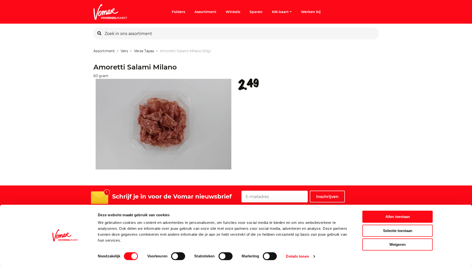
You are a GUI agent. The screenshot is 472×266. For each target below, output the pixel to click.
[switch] (178, 256)
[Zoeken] (99, 33)
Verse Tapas (144, 50)
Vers (124, 50)
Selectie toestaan (397, 231)
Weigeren (397, 244)
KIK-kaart (280, 12)
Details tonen (297, 256)
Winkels (233, 12)
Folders (178, 12)
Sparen (256, 12)
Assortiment (205, 12)
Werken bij (311, 12)
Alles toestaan (397, 217)
